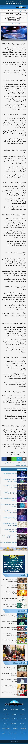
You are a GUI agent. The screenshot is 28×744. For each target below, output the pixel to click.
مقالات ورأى (13, 723)
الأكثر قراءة (20, 611)
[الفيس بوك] (9, 3)
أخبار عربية (23, 719)
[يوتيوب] (14, 3)
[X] (9, 459)
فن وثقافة (14, 714)
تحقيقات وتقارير (6, 728)
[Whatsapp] (18, 3)
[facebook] (4, 459)
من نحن (14, 738)
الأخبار (19, 11)
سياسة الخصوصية (13, 733)
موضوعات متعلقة (21, 469)
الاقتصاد (6, 714)
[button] (2, 564)
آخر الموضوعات (19, 663)
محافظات (15, 728)
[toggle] (2, 7)
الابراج (6, 463)
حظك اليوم (23, 463)
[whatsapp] (14, 459)
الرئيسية (23, 11)
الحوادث (22, 714)
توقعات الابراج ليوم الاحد (14, 463)
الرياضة (5, 709)
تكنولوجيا (22, 723)
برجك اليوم (23, 465)
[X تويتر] (12, 3)
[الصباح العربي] (21, 7)
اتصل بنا (3, 733)
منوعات (5, 723)
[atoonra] (14, 549)
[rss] (21, 3)
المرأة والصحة (5, 719)
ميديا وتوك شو (14, 709)
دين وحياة (23, 728)
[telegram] (19, 459)
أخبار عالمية (15, 719)
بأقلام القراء (23, 733)
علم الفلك (18, 465)
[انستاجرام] (16, 3)
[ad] (14, 572)
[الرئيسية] (7, 3)
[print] (23, 459)
